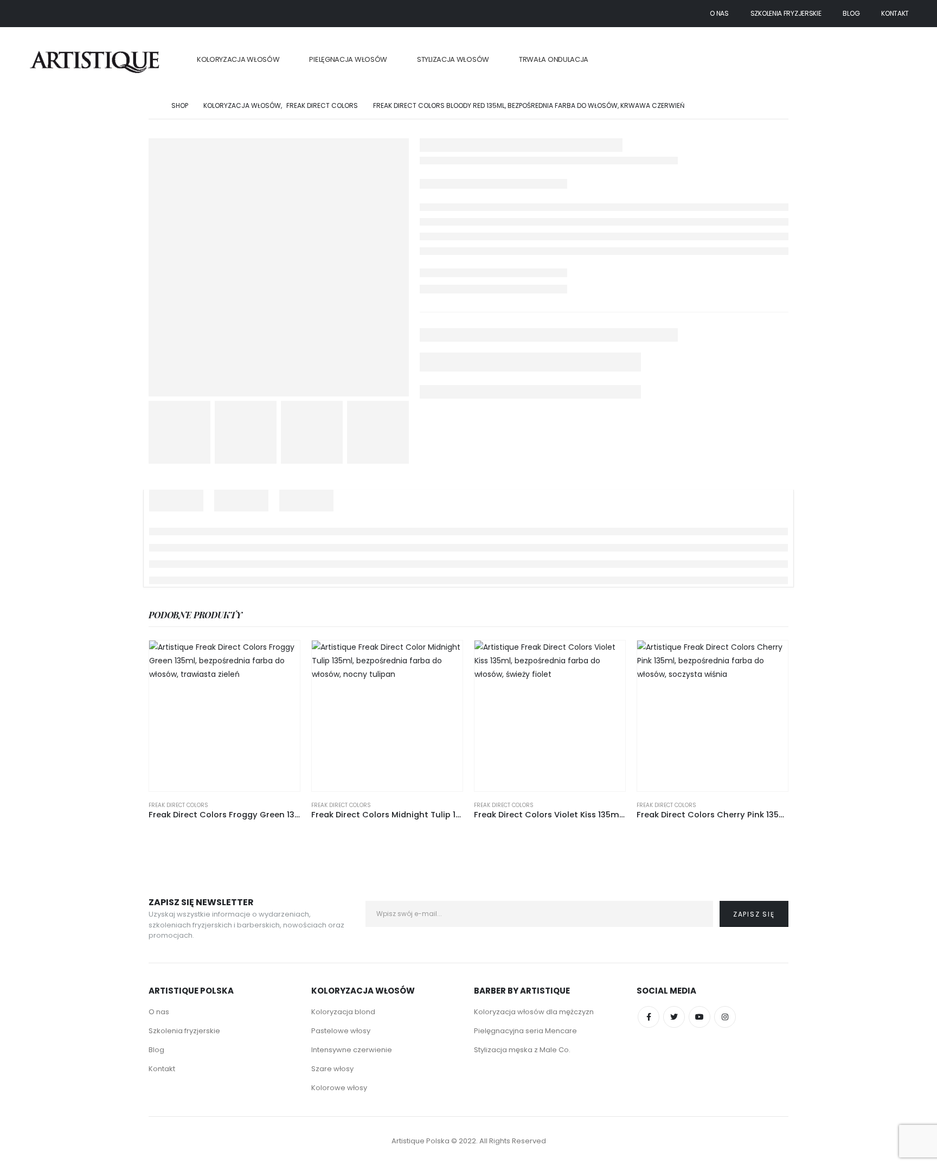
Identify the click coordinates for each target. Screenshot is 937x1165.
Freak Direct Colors (178, 805)
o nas (719, 13)
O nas (159, 1012)
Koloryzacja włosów (238, 59)
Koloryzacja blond (343, 1012)
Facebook (648, 1017)
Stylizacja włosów (453, 59)
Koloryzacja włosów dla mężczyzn (534, 1012)
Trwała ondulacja (553, 59)
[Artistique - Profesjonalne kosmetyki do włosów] (96, 59)
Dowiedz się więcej (282, 658)
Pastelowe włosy (340, 1031)
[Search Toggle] (902, 60)
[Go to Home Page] (152, 105)
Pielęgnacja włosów (348, 59)
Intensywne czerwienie (351, 1050)
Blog (851, 13)
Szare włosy (332, 1069)
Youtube (699, 1017)
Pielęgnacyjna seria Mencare (525, 1031)
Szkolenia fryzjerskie (786, 13)
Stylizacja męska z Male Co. (522, 1050)
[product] (224, 716)
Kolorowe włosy (339, 1088)
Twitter (674, 1017)
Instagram (725, 1017)
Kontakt (895, 13)
